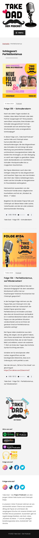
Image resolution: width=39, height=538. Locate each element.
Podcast (19, 104)
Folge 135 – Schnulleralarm (17, 108)
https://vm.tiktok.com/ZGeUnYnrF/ (17, 370)
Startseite (5, 44)
